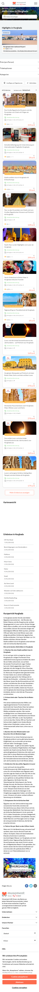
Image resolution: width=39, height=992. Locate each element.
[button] (13, 83)
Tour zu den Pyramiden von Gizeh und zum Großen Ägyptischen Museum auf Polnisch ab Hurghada (19, 212)
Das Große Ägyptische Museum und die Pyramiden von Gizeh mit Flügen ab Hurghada (18, 112)
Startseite (5, 8)
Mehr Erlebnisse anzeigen (20, 492)
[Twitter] (31, 886)
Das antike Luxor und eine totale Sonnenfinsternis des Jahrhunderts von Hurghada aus (17, 440)
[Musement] (19, 3)
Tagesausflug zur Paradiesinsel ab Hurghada (19, 310)
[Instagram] (35, 886)
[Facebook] (26, 886)
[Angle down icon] (26, 62)
